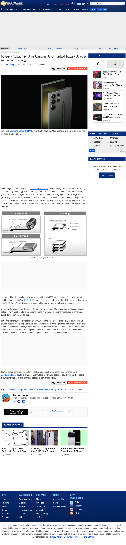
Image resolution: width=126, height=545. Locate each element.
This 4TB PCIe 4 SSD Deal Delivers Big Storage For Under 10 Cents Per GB (112, 115)
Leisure (22, 514)
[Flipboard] (83, 4)
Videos (22, 517)
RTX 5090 (96, 142)
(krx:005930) (44, 389)
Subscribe (102, 10)
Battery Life (33, 389)
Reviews (5, 503)
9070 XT (113, 142)
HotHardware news (56, 411)
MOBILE (36, 9)
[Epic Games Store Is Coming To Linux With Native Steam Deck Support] (97, 96)
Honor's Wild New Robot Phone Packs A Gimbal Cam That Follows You (73, 450)
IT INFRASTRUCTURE (51, 9)
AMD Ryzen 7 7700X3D (55, 49)
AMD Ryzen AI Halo (80, 49)
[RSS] (87, 4)
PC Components (26, 499)
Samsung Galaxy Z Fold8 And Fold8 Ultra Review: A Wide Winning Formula (44, 450)
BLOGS (85, 9)
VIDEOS (76, 9)
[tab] (98, 64)
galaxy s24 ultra (57, 389)
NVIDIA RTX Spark (115, 49)
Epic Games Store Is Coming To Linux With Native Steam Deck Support (112, 94)
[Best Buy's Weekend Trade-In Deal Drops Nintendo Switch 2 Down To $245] (97, 75)
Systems (22, 503)
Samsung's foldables (10, 375)
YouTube (79, 509)
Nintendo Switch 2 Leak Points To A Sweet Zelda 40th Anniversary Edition (111, 105)
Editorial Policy (59, 506)
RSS (77, 513)
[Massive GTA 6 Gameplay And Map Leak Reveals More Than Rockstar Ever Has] (97, 85)
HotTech (39, 517)
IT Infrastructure (25, 510)
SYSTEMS (27, 9)
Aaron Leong (20, 395)
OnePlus (24, 134)
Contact (39, 510)
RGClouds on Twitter (39, 189)
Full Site (5, 514)
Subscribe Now (107, 175)
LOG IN (49, 4)
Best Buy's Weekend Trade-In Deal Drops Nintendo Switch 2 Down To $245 (112, 73)
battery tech (79, 389)
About (38, 499)
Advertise (40, 503)
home (5, 52)
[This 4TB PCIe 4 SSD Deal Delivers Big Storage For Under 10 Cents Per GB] (97, 117)
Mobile (22, 506)
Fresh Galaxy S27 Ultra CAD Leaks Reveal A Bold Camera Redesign (14, 450)
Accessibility (58, 499)
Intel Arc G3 (97, 49)
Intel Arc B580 (97, 138)
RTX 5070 (96, 146)
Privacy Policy (42, 514)
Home (4, 499)
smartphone (21, 389)
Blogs (4, 510)
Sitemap (5, 517)
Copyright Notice (72, 537)
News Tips (40, 506)
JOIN (55, 4)
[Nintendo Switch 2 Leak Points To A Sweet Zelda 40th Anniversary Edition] (97, 107)
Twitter (77, 502)
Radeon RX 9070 (117, 146)
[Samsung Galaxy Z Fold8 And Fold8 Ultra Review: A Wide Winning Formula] (44, 437)
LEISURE (67, 9)
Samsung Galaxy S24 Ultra (21, 131)
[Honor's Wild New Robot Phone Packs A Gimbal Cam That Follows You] (74, 437)
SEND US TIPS (65, 4)
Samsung (11, 389)
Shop (93, 10)
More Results (121, 151)
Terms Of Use (87, 537)
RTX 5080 (114, 138)
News (15, 52)
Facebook (79, 506)
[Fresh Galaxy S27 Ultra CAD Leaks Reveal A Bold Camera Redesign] (15, 437)
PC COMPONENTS (12, 9)
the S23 (27, 300)
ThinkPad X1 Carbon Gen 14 (26, 49)
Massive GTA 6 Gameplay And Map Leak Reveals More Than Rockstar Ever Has (111, 83)
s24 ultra (69, 389)
